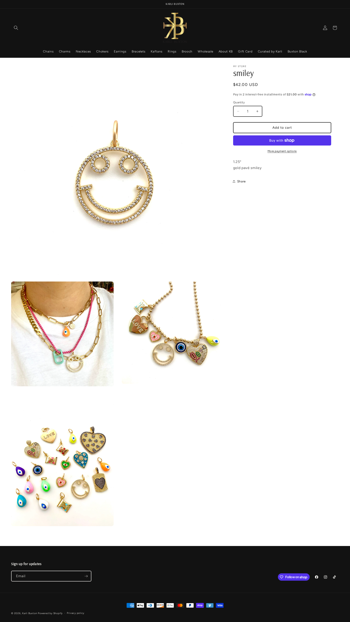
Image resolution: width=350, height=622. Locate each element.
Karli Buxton (29, 613)
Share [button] (241, 181)
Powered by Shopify (50, 613)
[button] (16, 28)
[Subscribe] (86, 576)
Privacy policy (75, 613)
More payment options (282, 151)
